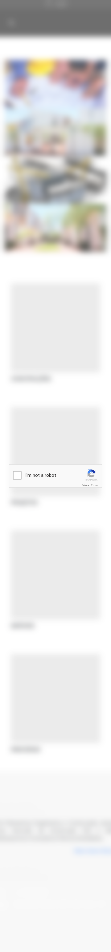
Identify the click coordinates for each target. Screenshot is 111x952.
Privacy (85, 485)
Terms (94, 485)
